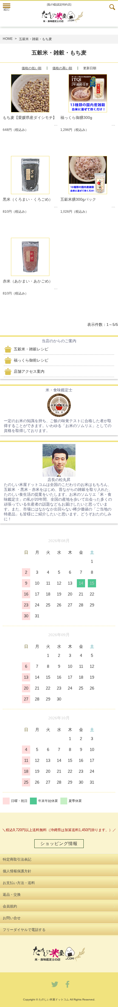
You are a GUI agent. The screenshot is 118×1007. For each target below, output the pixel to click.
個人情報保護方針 (17, 871)
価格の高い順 (62, 68)
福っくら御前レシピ (31, 360)
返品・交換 (12, 894)
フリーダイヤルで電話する (24, 930)
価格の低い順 (31, 68)
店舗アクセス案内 (29, 371)
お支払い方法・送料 (19, 883)
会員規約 (10, 906)
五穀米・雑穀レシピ (31, 349)
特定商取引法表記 (17, 859)
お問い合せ (12, 918)
